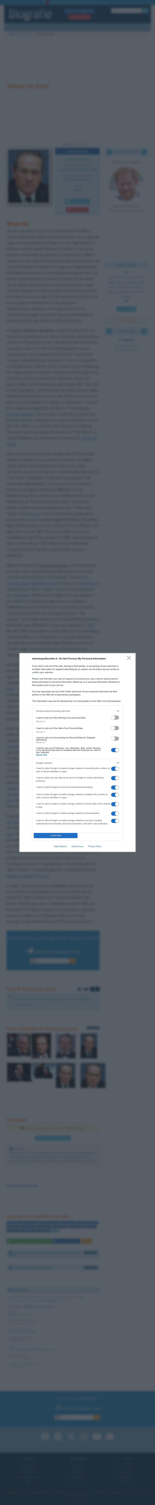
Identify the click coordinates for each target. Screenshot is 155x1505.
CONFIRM (55, 835)
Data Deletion (60, 846)
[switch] (115, 718)
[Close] (130, 659)
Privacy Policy (94, 846)
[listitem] (77, 711)
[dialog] (77, 752)
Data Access (77, 846)
